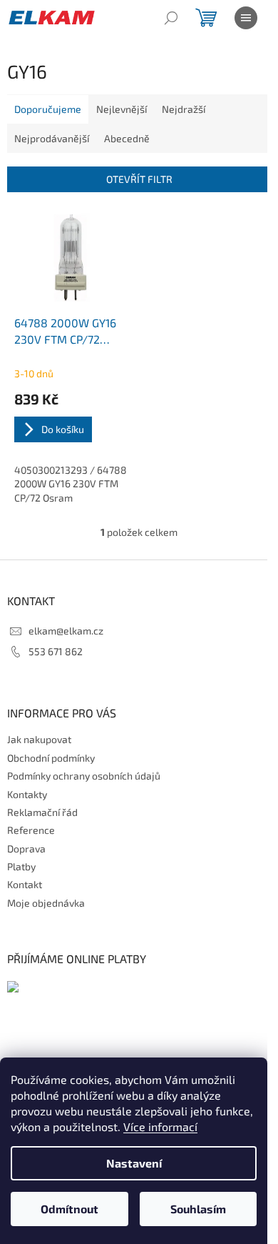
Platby (21, 866)
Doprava (26, 848)
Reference (31, 830)
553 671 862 (56, 651)
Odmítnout (69, 1208)
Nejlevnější (121, 109)
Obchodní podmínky (51, 758)
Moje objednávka (46, 903)
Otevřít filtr (139, 179)
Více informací (160, 1126)
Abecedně (127, 138)
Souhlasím (198, 1208)
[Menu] (246, 18)
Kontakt (24, 884)
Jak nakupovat (39, 739)
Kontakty (27, 794)
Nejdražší (183, 109)
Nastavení (134, 1163)
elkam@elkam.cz (66, 631)
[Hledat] (171, 18)
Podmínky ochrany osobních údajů (83, 776)
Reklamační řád (42, 812)
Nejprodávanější (51, 138)
